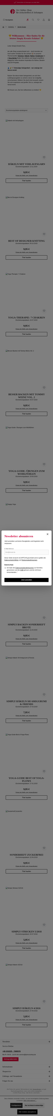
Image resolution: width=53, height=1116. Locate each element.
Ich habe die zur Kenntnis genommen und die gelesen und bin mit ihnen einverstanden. (25, 570)
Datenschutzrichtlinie (11, 560)
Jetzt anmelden (26, 580)
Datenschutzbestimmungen (24, 568)
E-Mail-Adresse (9, 548)
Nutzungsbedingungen (29, 560)
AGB (21, 570)
